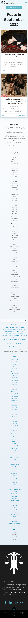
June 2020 (14, 209)
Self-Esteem (14, 285)
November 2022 (15, 166)
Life (14, 268)
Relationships (14, 281)
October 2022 (14, 168)
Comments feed (15, 537)
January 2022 (14, 185)
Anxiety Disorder (15, 235)
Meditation (14, 272)
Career (14, 240)
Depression (14, 250)
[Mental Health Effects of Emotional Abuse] (14, 41)
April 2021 (14, 203)
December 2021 (14, 187)
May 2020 (14, 211)
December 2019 (14, 218)
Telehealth (14, 298)
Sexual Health (14, 292)
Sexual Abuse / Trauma (14, 290)
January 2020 (14, 216)
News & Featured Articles (14, 277)
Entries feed (14, 534)
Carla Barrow (14, 59)
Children (15, 242)
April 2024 (14, 157)
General (14, 259)
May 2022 (14, 179)
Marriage (14, 270)
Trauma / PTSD (14, 305)
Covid (14, 248)
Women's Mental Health (14, 309)
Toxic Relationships (14, 300)
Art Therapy (14, 237)
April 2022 (14, 181)
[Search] (25, 120)
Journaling (14, 266)
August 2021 (15, 196)
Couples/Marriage (14, 246)
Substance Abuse (14, 296)
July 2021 (14, 198)
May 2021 (14, 200)
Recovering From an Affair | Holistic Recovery (14, 349)
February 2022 (14, 183)
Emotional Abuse (14, 253)
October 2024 (14, 155)
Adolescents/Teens (14, 229)
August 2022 (15, 172)
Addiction (14, 226)
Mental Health (14, 274)
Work (14, 311)
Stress (14, 294)
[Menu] (26, 2)
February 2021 (14, 207)
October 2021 (14, 192)
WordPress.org (14, 539)
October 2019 (14, 220)
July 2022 (14, 174)
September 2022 (15, 170)
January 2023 (14, 163)
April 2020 (14, 214)
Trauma (15, 303)
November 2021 (15, 190)
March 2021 (14, 205)
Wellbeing (14, 307)
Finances (14, 257)
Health (14, 263)
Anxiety (14, 233)
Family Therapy (14, 255)
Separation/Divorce (14, 287)
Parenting (14, 279)
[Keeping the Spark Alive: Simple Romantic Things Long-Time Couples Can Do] (14, 85)
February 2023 (14, 161)
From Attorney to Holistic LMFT (14, 142)
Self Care (14, 283)
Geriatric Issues (14, 261)
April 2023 (14, 159)
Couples (15, 244)
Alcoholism (14, 231)
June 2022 (14, 176)
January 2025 (14, 153)
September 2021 (15, 194)
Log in (14, 532)
